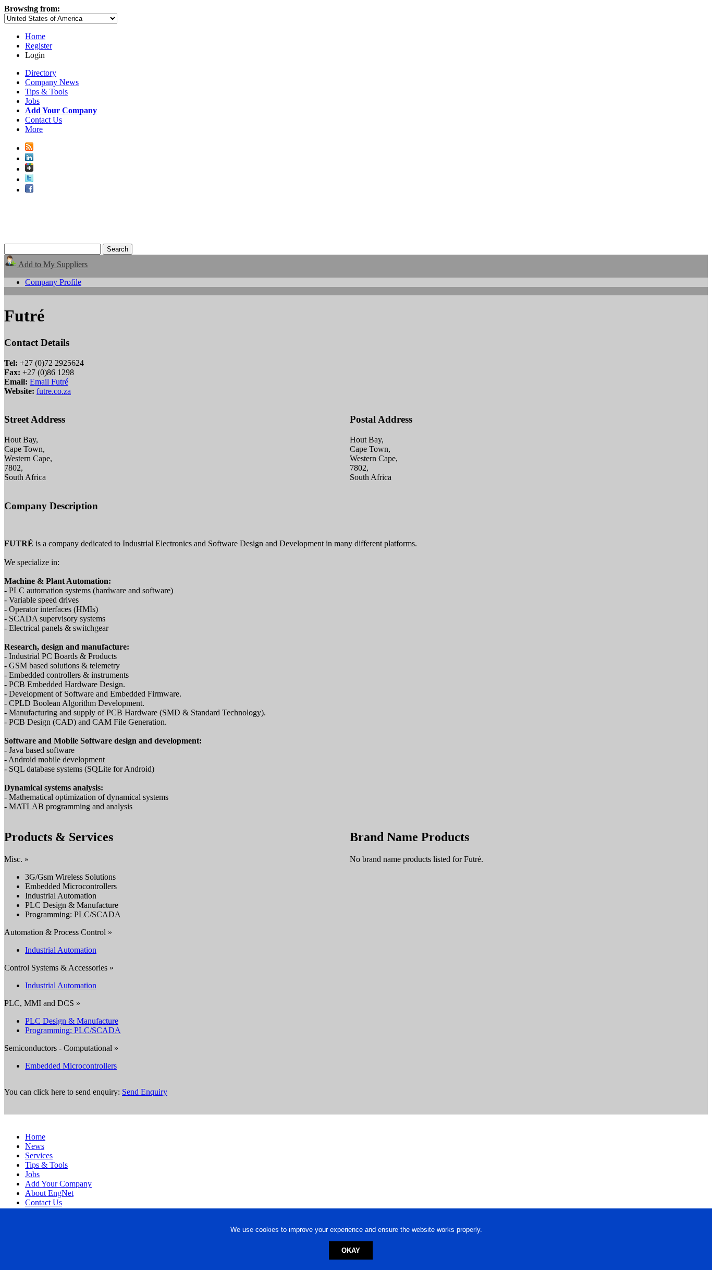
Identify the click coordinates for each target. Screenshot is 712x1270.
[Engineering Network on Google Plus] (29, 168)
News (34, 1146)
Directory (40, 72)
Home (35, 36)
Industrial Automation (60, 949)
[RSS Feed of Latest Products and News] (29, 147)
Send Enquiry (144, 1091)
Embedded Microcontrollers (71, 1065)
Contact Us (43, 119)
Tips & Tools (46, 91)
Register (38, 45)
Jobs (32, 101)
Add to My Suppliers (52, 264)
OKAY (350, 1250)
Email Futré (49, 381)
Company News (52, 82)
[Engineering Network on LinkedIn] (29, 158)
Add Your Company (58, 1183)
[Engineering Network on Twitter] (29, 179)
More (34, 129)
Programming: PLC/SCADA (73, 1030)
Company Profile (53, 282)
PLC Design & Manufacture (71, 1020)
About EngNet (49, 1193)
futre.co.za (53, 391)
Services (39, 1155)
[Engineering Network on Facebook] (29, 189)
